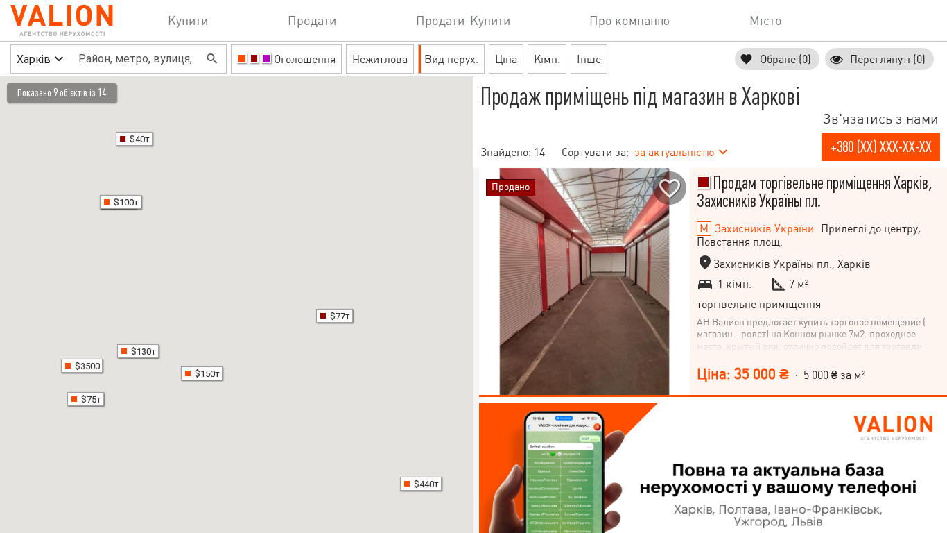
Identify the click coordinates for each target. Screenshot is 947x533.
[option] (584, 281)
